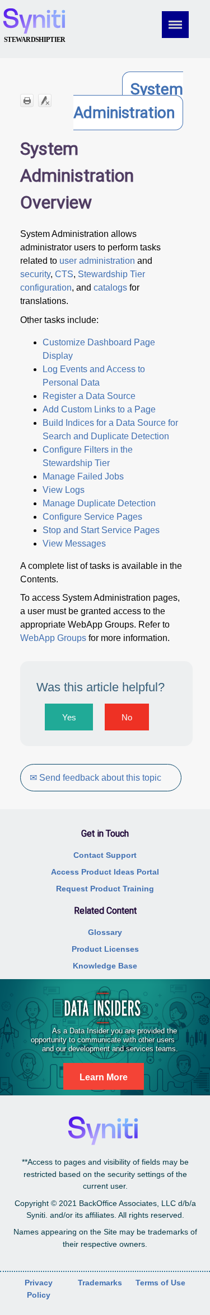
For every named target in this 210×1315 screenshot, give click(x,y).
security (35, 274)
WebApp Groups (53, 638)
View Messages (74, 543)
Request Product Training (105, 888)
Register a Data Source (89, 396)
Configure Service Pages (92, 516)
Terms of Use (160, 1282)
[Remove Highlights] (45, 100)
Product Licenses (105, 948)
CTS (64, 274)
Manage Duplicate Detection (99, 503)
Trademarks (100, 1282)
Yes (69, 717)
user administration (97, 260)
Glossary (105, 932)
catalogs (110, 287)
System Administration (128, 101)
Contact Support (105, 855)
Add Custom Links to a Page (99, 409)
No (127, 717)
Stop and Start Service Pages (101, 530)
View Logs (64, 490)
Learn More (104, 1077)
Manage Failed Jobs (83, 476)
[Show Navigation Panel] (183, 24)
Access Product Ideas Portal (105, 871)
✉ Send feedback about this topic (95, 777)
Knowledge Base (105, 965)
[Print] (27, 100)
